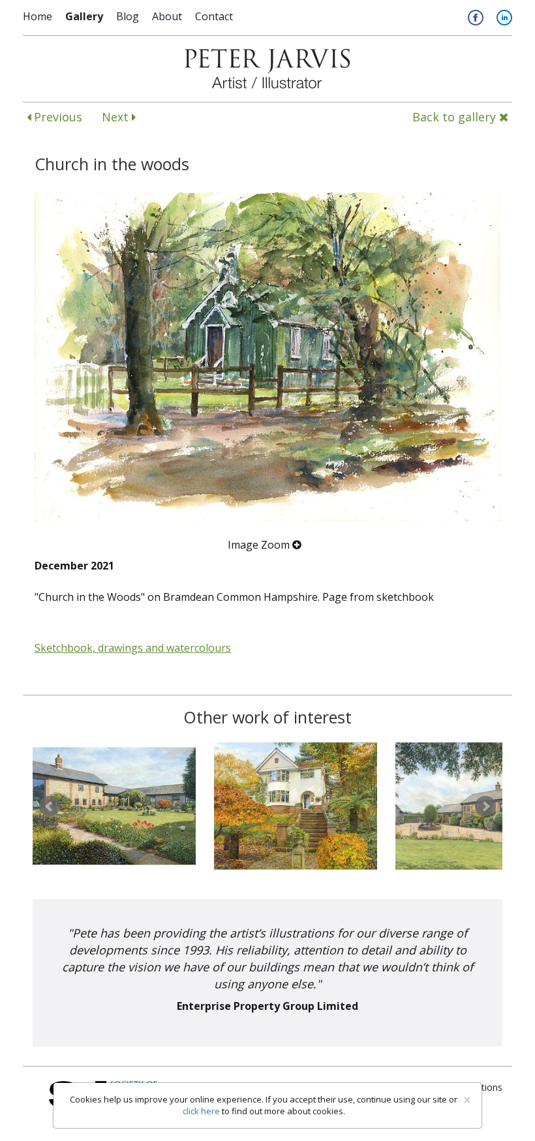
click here (201, 1111)
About (167, 16)
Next (117, 117)
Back (454, 117)
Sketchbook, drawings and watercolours (133, 648)
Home (37, 16)
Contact (214, 16)
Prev (49, 806)
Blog (127, 16)
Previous (56, 117)
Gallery (84, 16)
